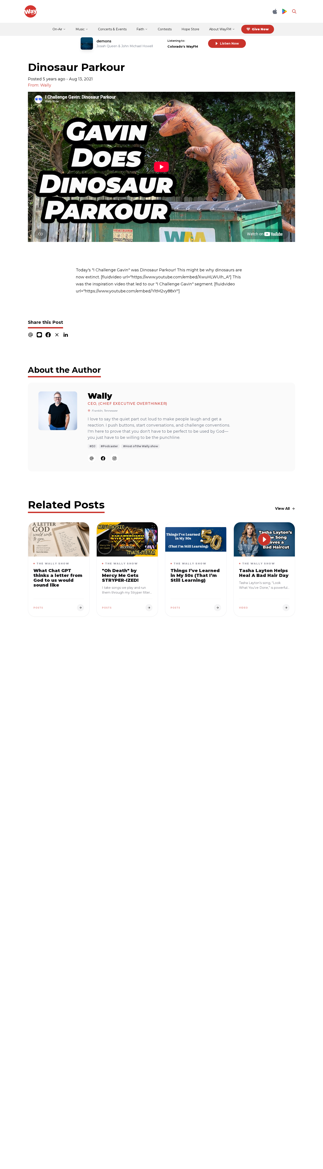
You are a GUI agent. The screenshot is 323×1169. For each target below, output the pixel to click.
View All (282, 508)
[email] (30, 334)
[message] (39, 334)
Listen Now (229, 43)
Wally (100, 395)
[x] (57, 334)
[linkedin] (65, 334)
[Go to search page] (294, 11)
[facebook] (48, 334)
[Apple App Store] (274, 11)
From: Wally (39, 85)
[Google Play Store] (284, 11)
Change (195, 40)
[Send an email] (92, 458)
